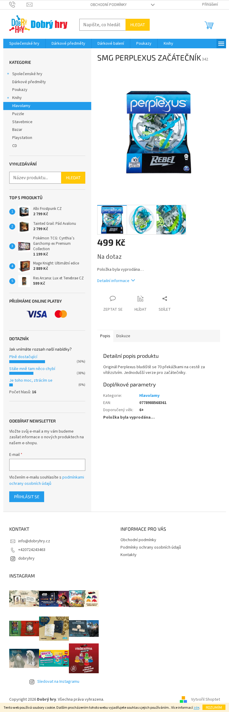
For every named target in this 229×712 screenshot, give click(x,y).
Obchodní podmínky (108, 4)
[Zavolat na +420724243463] (18, 4)
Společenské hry (27, 74)
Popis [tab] (105, 336)
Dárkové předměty (29, 82)
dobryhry (26, 558)
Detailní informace (113, 281)
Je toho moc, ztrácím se (30, 380)
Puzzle (18, 114)
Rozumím (214, 707)
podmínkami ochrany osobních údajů (46, 480)
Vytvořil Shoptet (205, 700)
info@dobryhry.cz (34, 541)
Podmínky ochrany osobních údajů (150, 547)
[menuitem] (24, 43)
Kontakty (128, 555)
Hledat (137, 24)
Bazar (17, 130)
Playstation (22, 138)
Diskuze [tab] (123, 336)
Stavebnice (22, 122)
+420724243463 (31, 550)
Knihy (17, 98)
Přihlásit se (26, 496)
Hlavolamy (21, 106)
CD (14, 146)
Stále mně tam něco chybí (32, 369)
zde (196, 707)
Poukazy (19, 90)
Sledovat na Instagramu (58, 682)
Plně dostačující (23, 357)
